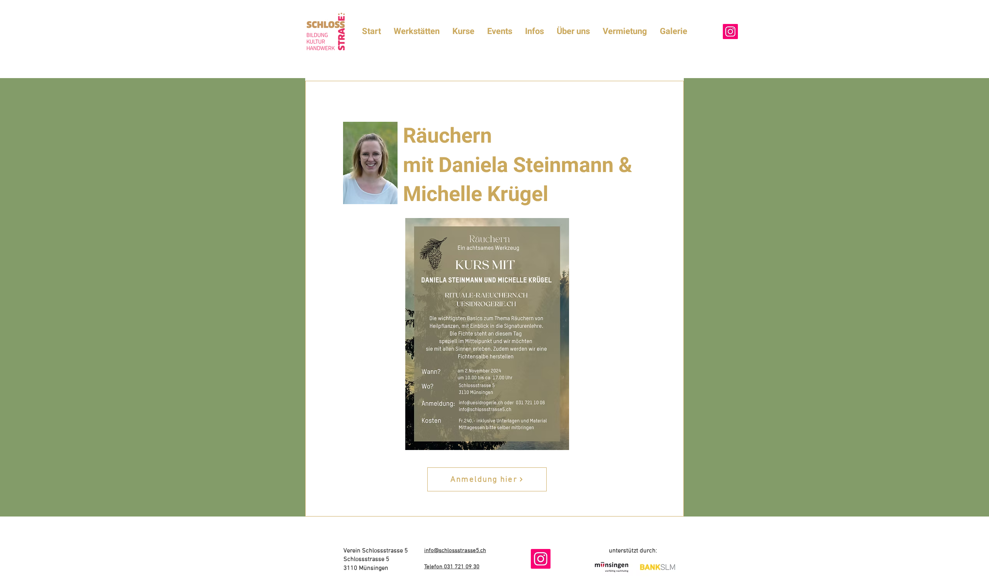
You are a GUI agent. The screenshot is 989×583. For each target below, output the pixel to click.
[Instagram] (730, 31)
